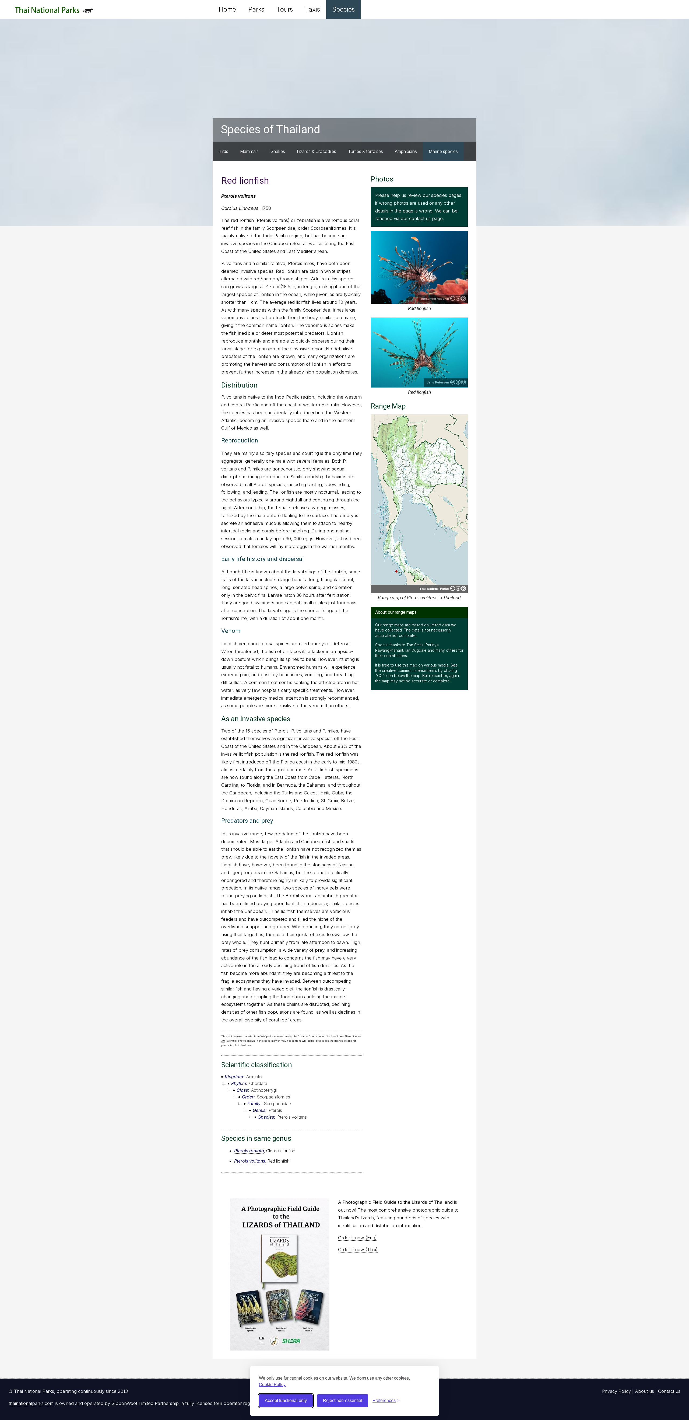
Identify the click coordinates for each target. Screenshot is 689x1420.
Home (227, 9)
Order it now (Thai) (358, 1249)
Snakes (277, 151)
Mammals (249, 151)
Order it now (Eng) (357, 1237)
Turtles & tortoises (365, 151)
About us (644, 1391)
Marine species (443, 151)
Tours (285, 9)
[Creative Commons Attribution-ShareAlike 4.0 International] (458, 588)
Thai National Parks (54, 12)
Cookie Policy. (272, 1384)
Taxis (312, 9)
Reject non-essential (342, 1400)
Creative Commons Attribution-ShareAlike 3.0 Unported (458, 298)
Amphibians (406, 151)
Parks (256, 9)
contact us (420, 218)
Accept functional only (286, 1400)
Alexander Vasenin (435, 299)
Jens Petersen (438, 382)
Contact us (669, 1391)
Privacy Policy (616, 1391)
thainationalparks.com (31, 1403)
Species (343, 9)
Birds (223, 151)
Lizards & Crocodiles (316, 151)
